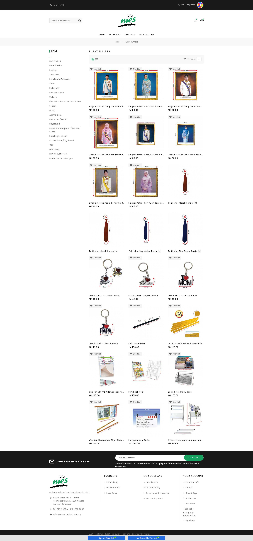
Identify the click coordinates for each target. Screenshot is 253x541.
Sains (51, 83)
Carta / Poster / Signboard (61, 140)
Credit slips (191, 493)
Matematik (54, 88)
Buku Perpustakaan (58, 136)
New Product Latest (58, 154)
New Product (55, 61)
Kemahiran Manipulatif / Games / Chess (64, 130)
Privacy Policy (152, 487)
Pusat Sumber (55, 65)
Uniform (53, 97)
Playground (54, 124)
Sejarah (52, 106)
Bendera (53, 70)
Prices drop (112, 482)
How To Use (151, 482)
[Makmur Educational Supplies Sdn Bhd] (58, 481)
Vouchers (190, 503)
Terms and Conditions (157, 493)
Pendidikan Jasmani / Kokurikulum (65, 101)
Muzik (51, 110)
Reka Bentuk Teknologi (59, 79)
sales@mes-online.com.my (67, 514)
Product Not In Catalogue (61, 158)
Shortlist (97, 69)
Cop (51, 145)
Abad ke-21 (54, 74)
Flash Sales (54, 149)
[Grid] (93, 59)
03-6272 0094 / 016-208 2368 (68, 509)
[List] (96, 59)
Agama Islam (55, 115)
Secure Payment (154, 498)
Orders (189, 487)
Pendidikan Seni (56, 92)
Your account (193, 476)
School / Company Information (189, 512)
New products (113, 487)
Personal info (192, 482)
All (50, 56)
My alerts (190, 520)
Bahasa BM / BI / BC (58, 119)
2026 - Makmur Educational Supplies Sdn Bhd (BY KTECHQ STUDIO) (119, 534)
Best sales (111, 493)
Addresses (190, 498)
